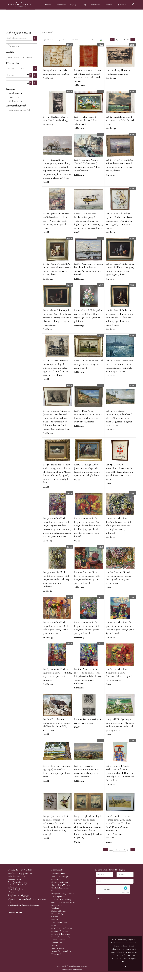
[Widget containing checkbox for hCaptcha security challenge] (113, 889)
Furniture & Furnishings (61, 899)
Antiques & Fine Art (59, 873)
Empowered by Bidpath (72, 969)
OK (125, 966)
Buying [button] (73, 4)
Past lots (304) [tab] (47, 32)
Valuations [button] (95, 4)
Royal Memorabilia (59, 922)
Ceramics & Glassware (60, 882)
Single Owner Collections (61, 928)
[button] (133, 4)
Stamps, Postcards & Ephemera (64, 936)
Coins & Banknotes (59, 890)
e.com (26, 905)
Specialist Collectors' (59, 931)
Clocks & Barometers (60, 888)
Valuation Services (58, 954)
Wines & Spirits (57, 948)
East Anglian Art (58, 896)
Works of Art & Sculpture (62, 951)
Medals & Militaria (58, 911)
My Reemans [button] (122, 4)
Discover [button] (108, 4)
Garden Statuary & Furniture (63, 902)
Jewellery (55, 908)
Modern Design (57, 914)
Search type (9, 44)
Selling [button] (84, 4)
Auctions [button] (47, 4)
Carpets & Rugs (57, 879)
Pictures (54, 919)
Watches (54, 945)
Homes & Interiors (58, 905)
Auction (9, 55)
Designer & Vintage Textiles (62, 893)
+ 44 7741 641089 (25, 899)
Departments (61, 4)
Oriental (54, 916)
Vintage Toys (56, 942)
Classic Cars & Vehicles (60, 885)
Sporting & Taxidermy (60, 934)
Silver (53, 925)
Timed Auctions (58, 939)
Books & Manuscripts (60, 876)
